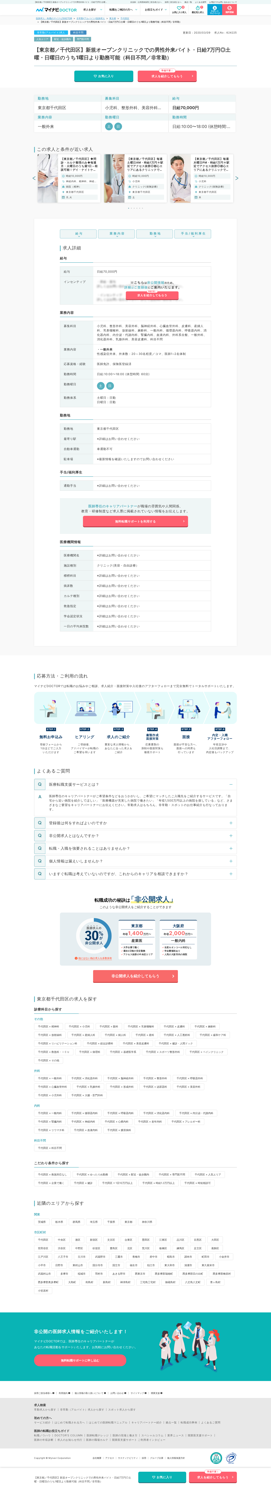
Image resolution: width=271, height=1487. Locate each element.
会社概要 (97, 1458)
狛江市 (151, 1265)
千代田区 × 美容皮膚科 (136, 1043)
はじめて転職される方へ (70, 1422)
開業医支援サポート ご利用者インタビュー (139, 1440)
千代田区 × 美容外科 (188, 1086)
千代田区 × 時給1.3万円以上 (158, 1182)
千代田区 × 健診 (83, 1182)
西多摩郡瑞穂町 (164, 1273)
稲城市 (82, 1273)
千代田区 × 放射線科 (50, 1034)
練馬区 (180, 1248)
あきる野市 (118, 1273)
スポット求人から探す (122, 1409)
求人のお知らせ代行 (69, 1440)
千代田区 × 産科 (145, 1034)
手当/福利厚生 (193, 233)
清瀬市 (188, 1265)
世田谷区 (43, 1248)
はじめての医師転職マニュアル (108, 1422)
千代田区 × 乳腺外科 (88, 1086)
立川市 (82, 1256)
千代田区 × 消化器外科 (84, 1078)
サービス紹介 (42, 1422)
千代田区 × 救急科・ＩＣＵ (54, 1051)
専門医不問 (83, 39)
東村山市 (78, 1265)
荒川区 (146, 1248)
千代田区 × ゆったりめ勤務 (92, 1174)
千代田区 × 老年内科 (150, 1121)
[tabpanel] (69, 178)
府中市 (153, 1256)
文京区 (111, 1239)
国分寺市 (98, 1265)
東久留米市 (208, 1265)
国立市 (116, 1265)
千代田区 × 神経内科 (83, 1121)
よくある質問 (200, 2)
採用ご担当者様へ (43, 1393)
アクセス (109, 1458)
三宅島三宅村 (148, 1282)
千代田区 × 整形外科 (155, 1078)
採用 (144, 1458)
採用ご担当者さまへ (173, 2)
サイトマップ (137, 1393)
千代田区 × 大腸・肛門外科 (87, 1095)
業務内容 (117, 233)
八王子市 (63, 1256)
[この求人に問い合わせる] (152, 290)
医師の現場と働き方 (125, 1435)
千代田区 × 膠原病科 (119, 1130)
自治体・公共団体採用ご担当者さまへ (146, 2)
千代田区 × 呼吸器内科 (120, 1113)
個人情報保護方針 (176, 1458)
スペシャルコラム (152, 1435)
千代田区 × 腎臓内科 (50, 1121)
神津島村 (125, 1282)
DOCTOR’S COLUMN (69, 1435)
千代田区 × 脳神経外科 (120, 1078)
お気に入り (106, 76)
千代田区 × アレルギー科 (185, 1121)
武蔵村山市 (44, 1273)
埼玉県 (94, 1221)
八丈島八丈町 (193, 1282)
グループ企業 (156, 1458)
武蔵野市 (100, 1256)
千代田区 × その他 (48, 1060)
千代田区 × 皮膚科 (174, 1026)
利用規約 (63, 1393)
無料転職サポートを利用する (135, 521)
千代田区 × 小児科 (79, 1026)
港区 (77, 1239)
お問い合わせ (117, 1393)
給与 (79, 233)
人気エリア (42, 39)
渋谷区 (62, 1248)
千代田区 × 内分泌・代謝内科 (196, 1113)
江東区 (163, 1239)
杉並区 (96, 1248)
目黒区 (198, 1239)
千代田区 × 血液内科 (86, 1130)
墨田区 (146, 1239)
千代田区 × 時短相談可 (197, 1182)
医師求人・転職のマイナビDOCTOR (54, 18)
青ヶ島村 (215, 1282)
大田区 (215, 1239)
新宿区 (94, 1239)
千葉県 (111, 1221)
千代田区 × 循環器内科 (84, 1113)
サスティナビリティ (128, 1458)
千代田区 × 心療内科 (116, 1121)
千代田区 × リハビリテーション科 (57, 1043)
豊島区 (114, 1248)
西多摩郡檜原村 (222, 1273)
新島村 (107, 1282)
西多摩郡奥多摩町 (48, 1282)
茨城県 (42, 1221)
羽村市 (99, 1273)
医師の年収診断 (43, 1440)
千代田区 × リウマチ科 (51, 1130)
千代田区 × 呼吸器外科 (190, 1078)
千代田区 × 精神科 (48, 1026)
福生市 (134, 1265)
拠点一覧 (188, 2)
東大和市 (169, 1265)
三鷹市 (119, 1256)
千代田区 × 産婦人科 (83, 1034)
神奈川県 (147, 1221)
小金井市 (224, 1256)
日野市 (59, 1265)
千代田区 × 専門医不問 (172, 1174)
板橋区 (163, 1248)
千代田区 (124, 18)
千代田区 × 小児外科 (50, 1095)
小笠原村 (43, 1290)
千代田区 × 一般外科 (50, 1078)
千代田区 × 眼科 (109, 1026)
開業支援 (155, 1393)
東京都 (112, 18)
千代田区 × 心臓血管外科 (52, 1086)
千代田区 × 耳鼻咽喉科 (141, 1026)
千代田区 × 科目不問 (50, 1147)
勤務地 (155, 233)
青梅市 (136, 1256)
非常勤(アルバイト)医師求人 (91, 18)
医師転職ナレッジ (98, 1435)
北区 (129, 1248)
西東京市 (140, 1273)
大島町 (72, 1282)
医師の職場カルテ (97, 1440)
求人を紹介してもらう (167, 76)
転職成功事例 (189, 1422)
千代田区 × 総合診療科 (100, 1043)
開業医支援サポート (200, 1435)
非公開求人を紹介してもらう (135, 976)
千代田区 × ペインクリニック (207, 1051)
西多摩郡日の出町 (193, 1273)
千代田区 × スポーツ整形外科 (163, 1051)
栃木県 (59, 1221)
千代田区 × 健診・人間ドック (176, 1043)
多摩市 (64, 1273)
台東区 (128, 1239)
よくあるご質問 (210, 1422)
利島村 (89, 1282)
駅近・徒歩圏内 (62, 39)
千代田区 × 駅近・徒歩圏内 (133, 1174)
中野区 (79, 1248)
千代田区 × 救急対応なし (52, 1174)
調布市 (188, 1256)
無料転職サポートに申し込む (80, 1360)
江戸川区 (43, 1256)
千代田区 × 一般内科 (50, 1113)
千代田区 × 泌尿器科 (155, 1086)
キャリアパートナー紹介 (146, 1422)
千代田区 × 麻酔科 (205, 1026)
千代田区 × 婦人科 (115, 1034)
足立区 (198, 1248)
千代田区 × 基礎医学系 (123, 1051)
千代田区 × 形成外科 (122, 1086)
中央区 (62, 1239)
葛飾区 (215, 1248)
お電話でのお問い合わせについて (223, 2)
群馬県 (76, 1221)
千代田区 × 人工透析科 (177, 1034)
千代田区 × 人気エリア (208, 1174)
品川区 (180, 1239)
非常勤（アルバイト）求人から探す (82, 1409)
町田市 (205, 1256)
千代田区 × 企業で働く (51, 1182)
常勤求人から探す (45, 1409)
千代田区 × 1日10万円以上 (117, 1182)
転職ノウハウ (42, 1435)
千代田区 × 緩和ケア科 (213, 1034)
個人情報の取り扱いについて (89, 1393)
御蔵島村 (170, 1282)
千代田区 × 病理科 (89, 1051)
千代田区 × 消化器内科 (156, 1113)
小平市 (42, 1265)
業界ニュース (175, 1435)
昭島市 (171, 1256)
